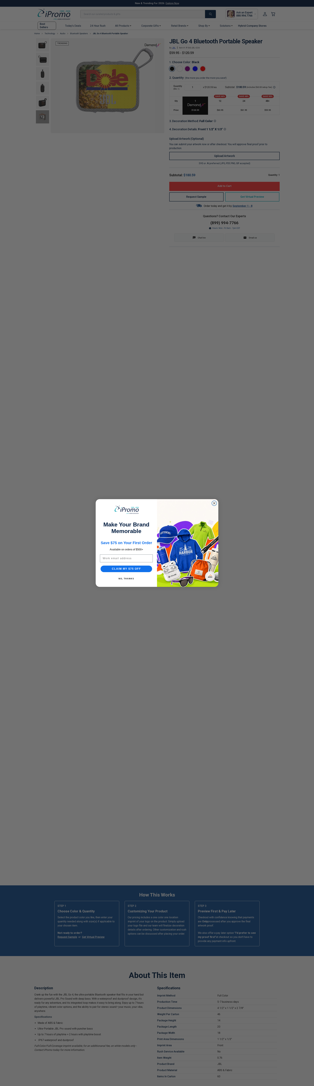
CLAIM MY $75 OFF (126, 568)
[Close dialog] (214, 503)
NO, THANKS (126, 579)
